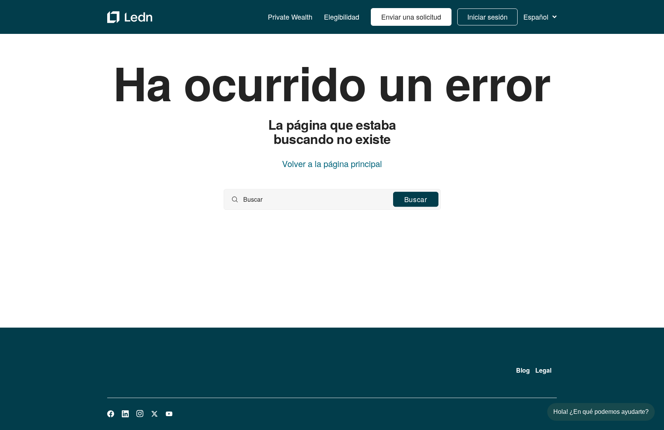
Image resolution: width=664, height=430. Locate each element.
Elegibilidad (341, 17)
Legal (543, 370)
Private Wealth (290, 17)
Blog (523, 370)
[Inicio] (129, 17)
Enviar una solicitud (411, 17)
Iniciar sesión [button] (487, 17)
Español (535, 17)
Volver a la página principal (332, 163)
